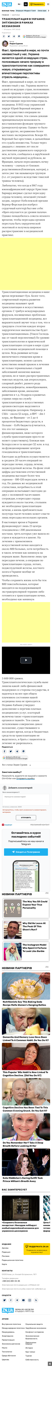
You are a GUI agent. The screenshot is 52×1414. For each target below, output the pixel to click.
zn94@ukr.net (33, 1285)
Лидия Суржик (16, 44)
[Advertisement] (26, 264)
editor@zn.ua (40, 1289)
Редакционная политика (12, 1260)
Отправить (26, 818)
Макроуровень (8, 1332)
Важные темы (8, 11)
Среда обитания (9, 1356)
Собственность (32, 1360)
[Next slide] (48, 10)
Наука (4, 1348)
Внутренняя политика (11, 1324)
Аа (26, 4)
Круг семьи (30, 1352)
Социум (28, 1344)
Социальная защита (34, 1324)
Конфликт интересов (34, 1332)
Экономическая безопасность (32, 1337)
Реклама (5, 1256)
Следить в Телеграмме (28, 852)
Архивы (5, 1248)
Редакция (6, 1252)
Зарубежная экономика (35, 1328)
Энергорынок (7, 1336)
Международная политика (13, 1328)
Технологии (7, 1352)
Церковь (5, 1360)
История (29, 1348)
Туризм (28, 1356)
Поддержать (38, 4)
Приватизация (8, 1340)
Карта (4, 1264)
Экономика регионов (11, 1344)
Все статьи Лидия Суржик (14, 764)
